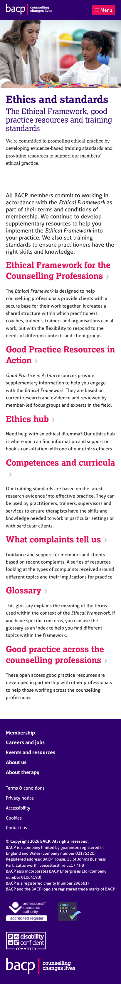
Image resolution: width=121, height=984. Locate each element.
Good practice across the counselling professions (55, 655)
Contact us (16, 827)
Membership (20, 732)
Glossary (23, 590)
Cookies (14, 818)
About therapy (22, 772)
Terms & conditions (25, 788)
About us (16, 762)
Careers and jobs (25, 742)
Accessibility (18, 808)
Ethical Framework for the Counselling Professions (58, 270)
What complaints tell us (53, 539)
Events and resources (30, 752)
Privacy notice (20, 798)
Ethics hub (27, 419)
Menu (106, 10)
